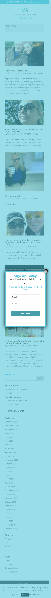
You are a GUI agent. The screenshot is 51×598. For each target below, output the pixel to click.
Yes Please (25, 313)
